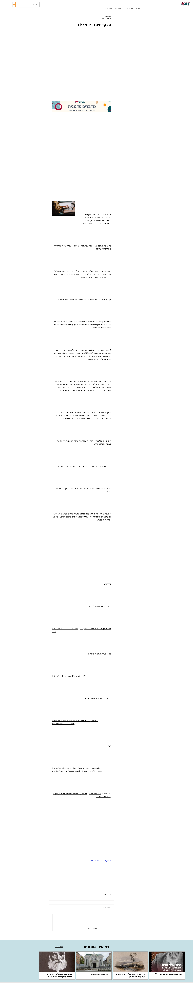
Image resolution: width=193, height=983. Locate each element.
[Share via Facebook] (110, 894)
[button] (81, 108)
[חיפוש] (15, 4)
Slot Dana (59, 946)
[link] (167, 965)
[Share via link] (105, 894)
